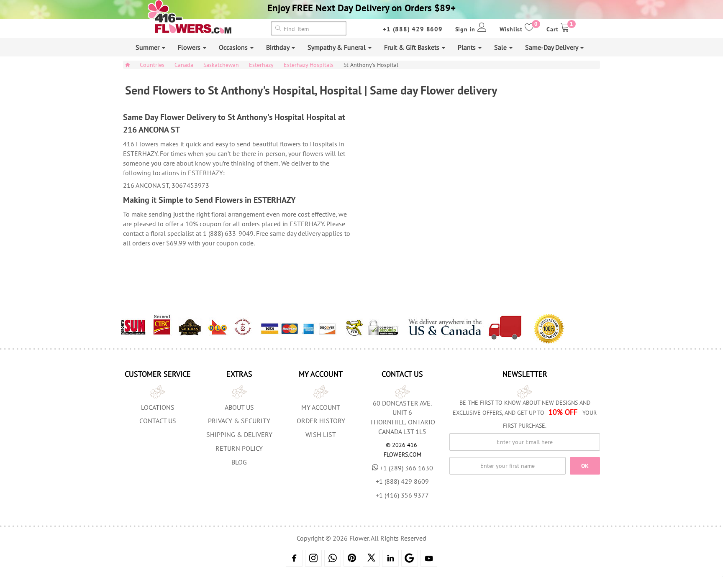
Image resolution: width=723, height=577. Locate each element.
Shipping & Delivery (239, 434)
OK (585, 466)
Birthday (278, 47)
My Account (320, 407)
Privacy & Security (239, 420)
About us (239, 407)
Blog (239, 462)
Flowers (190, 47)
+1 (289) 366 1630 (406, 468)
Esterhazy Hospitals (308, 65)
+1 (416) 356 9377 (402, 495)
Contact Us (157, 420)
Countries (152, 65)
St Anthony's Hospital (371, 65)
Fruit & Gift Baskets (412, 47)
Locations (157, 407)
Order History (321, 420)
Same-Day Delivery (552, 47)
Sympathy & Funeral (337, 47)
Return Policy (239, 448)
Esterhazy (261, 65)
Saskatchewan (221, 65)
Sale (501, 47)
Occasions (234, 47)
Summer (148, 47)
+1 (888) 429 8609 (413, 29)
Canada (183, 65)
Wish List (320, 434)
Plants (467, 47)
